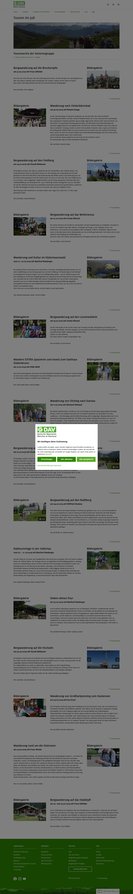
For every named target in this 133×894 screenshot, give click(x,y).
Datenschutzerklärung (44, 466)
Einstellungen (46, 459)
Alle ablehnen (66, 459)
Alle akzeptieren (86, 459)
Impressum (57, 466)
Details (48, 454)
